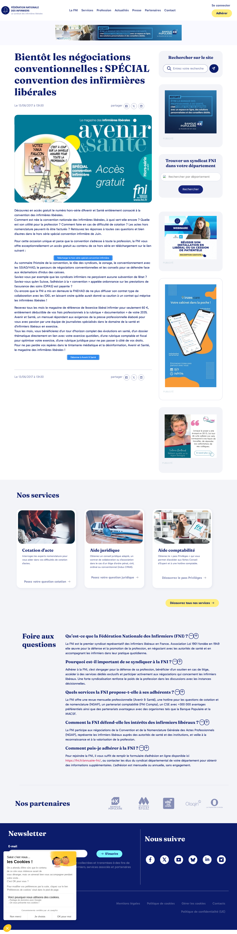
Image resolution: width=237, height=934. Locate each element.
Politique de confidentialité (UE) (203, 912)
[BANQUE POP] (191, 132)
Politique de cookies (161, 903)
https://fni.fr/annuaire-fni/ (83, 760)
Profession (104, 10)
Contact (170, 10)
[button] (127, 106)
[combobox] (185, 68)
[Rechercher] (213, 68)
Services (87, 10)
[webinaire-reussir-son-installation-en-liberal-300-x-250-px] (191, 258)
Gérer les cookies (194, 903)
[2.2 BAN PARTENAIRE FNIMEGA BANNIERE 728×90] (118, 40)
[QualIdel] (191, 457)
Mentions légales (128, 903)
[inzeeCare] (190, 386)
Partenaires (153, 10)
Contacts (219, 903)
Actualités (122, 10)
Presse (136, 10)
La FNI (73, 10)
